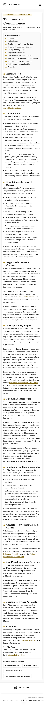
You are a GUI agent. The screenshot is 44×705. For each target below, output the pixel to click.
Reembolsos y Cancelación (14, 671)
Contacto (10, 67)
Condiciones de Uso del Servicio (19, 44)
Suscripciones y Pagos (15, 50)
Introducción (11, 38)
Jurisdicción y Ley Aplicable (17, 64)
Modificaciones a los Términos (18, 61)
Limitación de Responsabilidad (18, 55)
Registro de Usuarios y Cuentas (18, 47)
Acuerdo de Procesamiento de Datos (17, 676)
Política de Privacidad (26, 297)
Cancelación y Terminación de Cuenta (21, 58)
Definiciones (11, 41)
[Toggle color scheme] (24, 700)
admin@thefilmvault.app (12, 108)
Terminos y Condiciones (11, 701)
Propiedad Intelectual (15, 53)
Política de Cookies (30, 665)
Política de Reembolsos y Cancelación (23, 383)
